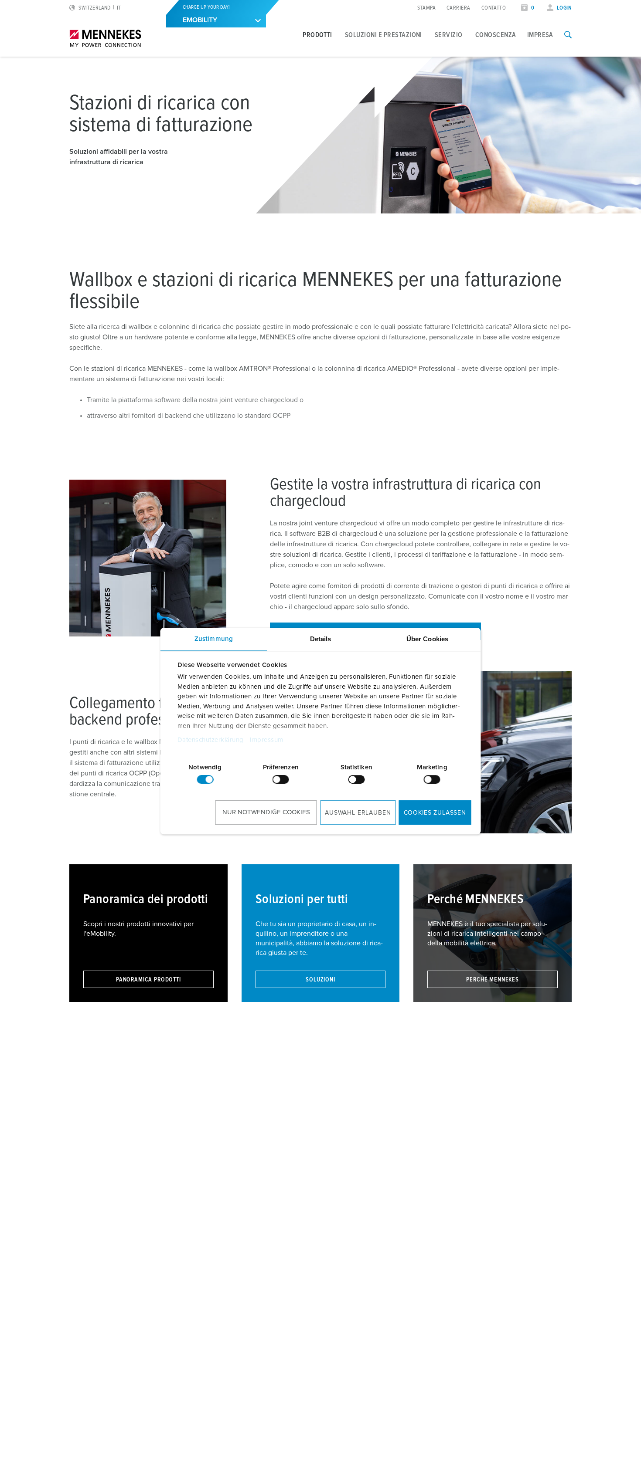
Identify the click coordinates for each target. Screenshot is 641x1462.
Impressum (266, 740)
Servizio (449, 34)
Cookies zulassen (435, 813)
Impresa (540, 34)
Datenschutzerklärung (210, 740)
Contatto (493, 8)
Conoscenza (495, 34)
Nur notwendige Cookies (266, 812)
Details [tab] (320, 639)
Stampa (426, 8)
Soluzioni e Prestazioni (383, 34)
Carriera (459, 8)
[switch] (281, 779)
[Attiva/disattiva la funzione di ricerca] (568, 34)
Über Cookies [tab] (427, 639)
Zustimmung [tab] (213, 639)
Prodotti (317, 34)
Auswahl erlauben (358, 813)
